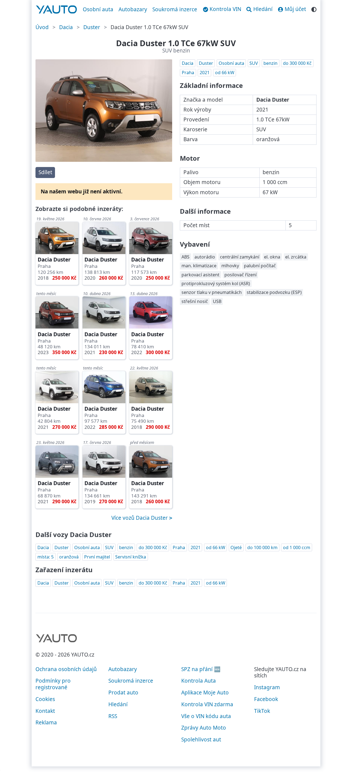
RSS (112, 716)
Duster (91, 27)
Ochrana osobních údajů (66, 669)
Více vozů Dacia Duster (140, 517)
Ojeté (236, 547)
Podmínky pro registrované (53, 684)
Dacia (66, 27)
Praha (188, 72)
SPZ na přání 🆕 (201, 669)
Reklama (46, 722)
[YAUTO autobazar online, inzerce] (56, 9)
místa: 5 (45, 557)
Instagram (267, 687)
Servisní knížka (130, 557)
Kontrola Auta (198, 680)
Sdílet (45, 172)
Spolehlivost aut (201, 739)
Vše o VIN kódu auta (206, 716)
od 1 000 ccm (296, 547)
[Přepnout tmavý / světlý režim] (314, 8)
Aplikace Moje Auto (205, 692)
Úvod (42, 27)
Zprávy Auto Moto (203, 727)
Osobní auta (98, 9)
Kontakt (45, 710)
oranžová (69, 557)
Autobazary (133, 9)
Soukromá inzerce (174, 9)
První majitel (97, 557)
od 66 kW (224, 72)
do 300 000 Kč (297, 63)
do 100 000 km (262, 547)
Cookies (45, 699)
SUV (253, 63)
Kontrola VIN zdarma (207, 704)
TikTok (262, 710)
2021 (205, 72)
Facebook (266, 699)
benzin (270, 63)
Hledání (118, 704)
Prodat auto (123, 692)
